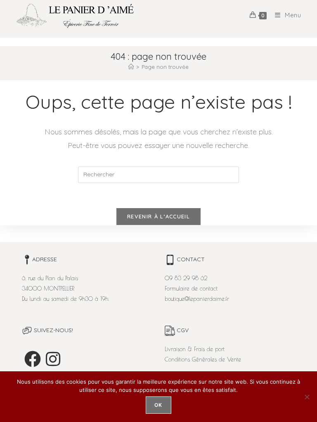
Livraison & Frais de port (195, 349)
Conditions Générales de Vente (203, 359)
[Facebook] (32, 359)
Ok (158, 405)
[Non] (307, 397)
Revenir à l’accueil (158, 216)
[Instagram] (53, 359)
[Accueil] (131, 66)
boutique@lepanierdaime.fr (197, 298)
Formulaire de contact (191, 288)
